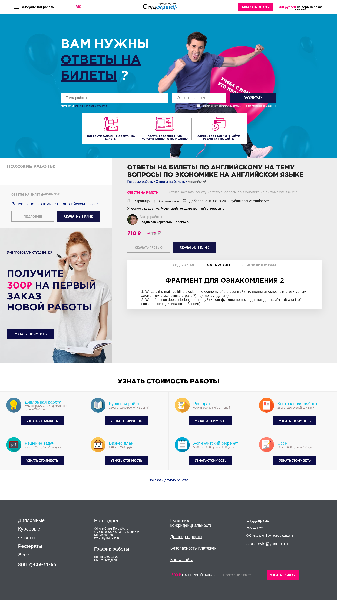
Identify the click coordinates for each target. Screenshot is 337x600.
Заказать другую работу (168, 480)
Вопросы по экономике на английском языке (54, 203)
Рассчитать (253, 97)
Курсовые (29, 529)
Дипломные (31, 520)
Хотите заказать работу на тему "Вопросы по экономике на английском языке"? (233, 192)
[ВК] (78, 6)
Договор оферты (186, 536)
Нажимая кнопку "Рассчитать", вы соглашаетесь (239, 106)
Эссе (23, 554)
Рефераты (30, 546)
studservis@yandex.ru (267, 543)
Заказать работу (255, 7)
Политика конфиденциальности (191, 523)
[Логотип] (160, 6)
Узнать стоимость (31, 334)
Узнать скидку (282, 575)
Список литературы (259, 265)
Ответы (26, 537)
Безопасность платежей (193, 548)
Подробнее (33, 216)
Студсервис (257, 520)
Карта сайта (181, 559)
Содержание (184, 265)
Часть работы (218, 265)
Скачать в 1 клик (78, 216)
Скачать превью (149, 247)
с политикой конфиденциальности (261, 106)
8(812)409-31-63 (37, 564)
